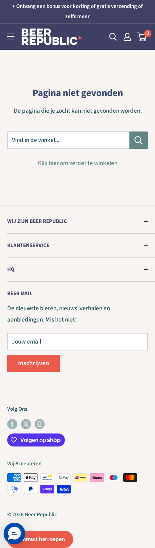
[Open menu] (10, 36)
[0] (141, 37)
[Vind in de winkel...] (138, 140)
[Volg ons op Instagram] (40, 424)
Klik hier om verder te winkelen (78, 163)
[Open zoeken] (113, 37)
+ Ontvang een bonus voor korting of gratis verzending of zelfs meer (77, 11)
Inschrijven (33, 363)
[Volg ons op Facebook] (12, 424)
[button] (14, 533)
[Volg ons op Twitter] (26, 424)
